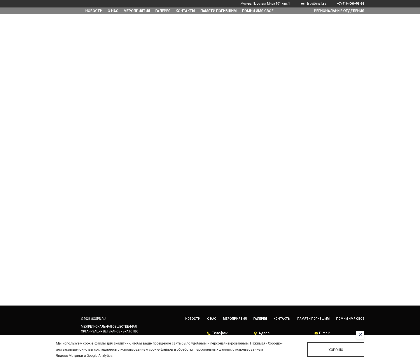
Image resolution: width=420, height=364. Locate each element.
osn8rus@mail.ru (313, 3)
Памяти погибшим (218, 11)
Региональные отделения (339, 11)
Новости (93, 11)
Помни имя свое (257, 11)
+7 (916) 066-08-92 (350, 3)
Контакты (185, 11)
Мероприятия (235, 318)
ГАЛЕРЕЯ (162, 11)
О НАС (113, 11)
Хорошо (336, 350)
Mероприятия (137, 11)
